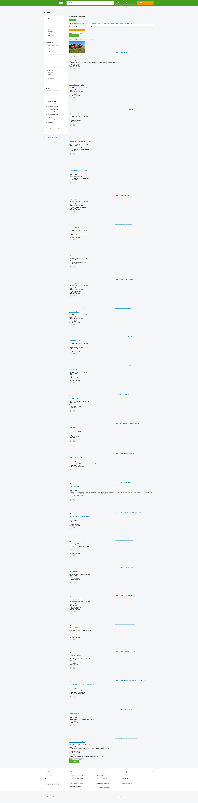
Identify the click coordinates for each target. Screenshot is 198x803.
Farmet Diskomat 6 (75, 486)
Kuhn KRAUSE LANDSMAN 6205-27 (80, 516)
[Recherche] (68, 3)
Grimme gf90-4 (73, 398)
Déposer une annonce (77, 30)
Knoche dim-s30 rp (74, 340)
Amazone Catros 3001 (75, 457)
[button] (70, 68)
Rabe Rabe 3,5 (73, 199)
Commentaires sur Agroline (77, 783)
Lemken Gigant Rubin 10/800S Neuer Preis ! (82, 684)
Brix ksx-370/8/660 (74, 113)
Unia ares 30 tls (74, 312)
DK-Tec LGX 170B (74, 628)
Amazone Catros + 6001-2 (77, 742)
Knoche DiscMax (74, 713)
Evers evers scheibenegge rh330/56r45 (80, 141)
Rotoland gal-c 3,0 (74, 283)
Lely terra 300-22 (74, 228)
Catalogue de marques (75, 786)
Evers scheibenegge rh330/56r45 (78, 170)
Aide (45, 778)
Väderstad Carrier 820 (75, 655)
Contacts (46, 781)
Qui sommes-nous (48, 775)
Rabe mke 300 (73, 369)
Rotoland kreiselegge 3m (76, 85)
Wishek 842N (73, 56)
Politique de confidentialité (76, 778)
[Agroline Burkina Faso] (50, 2)
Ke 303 (71, 255)
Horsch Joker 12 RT (75, 571)
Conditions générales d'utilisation (78, 775)
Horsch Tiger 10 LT (74, 544)
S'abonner (74, 35)
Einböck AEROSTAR (75, 427)
